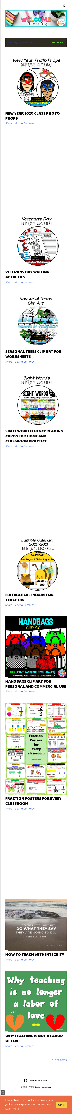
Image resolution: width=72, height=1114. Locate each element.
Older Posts (59, 1060)
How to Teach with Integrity (34, 954)
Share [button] (8, 123)
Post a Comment (25, 123)
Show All (58, 42)
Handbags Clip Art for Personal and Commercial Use (35, 684)
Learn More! (12, 1108)
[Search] (65, 5)
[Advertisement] (36, 169)
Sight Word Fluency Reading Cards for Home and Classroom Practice (34, 435)
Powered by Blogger (38, 1080)
